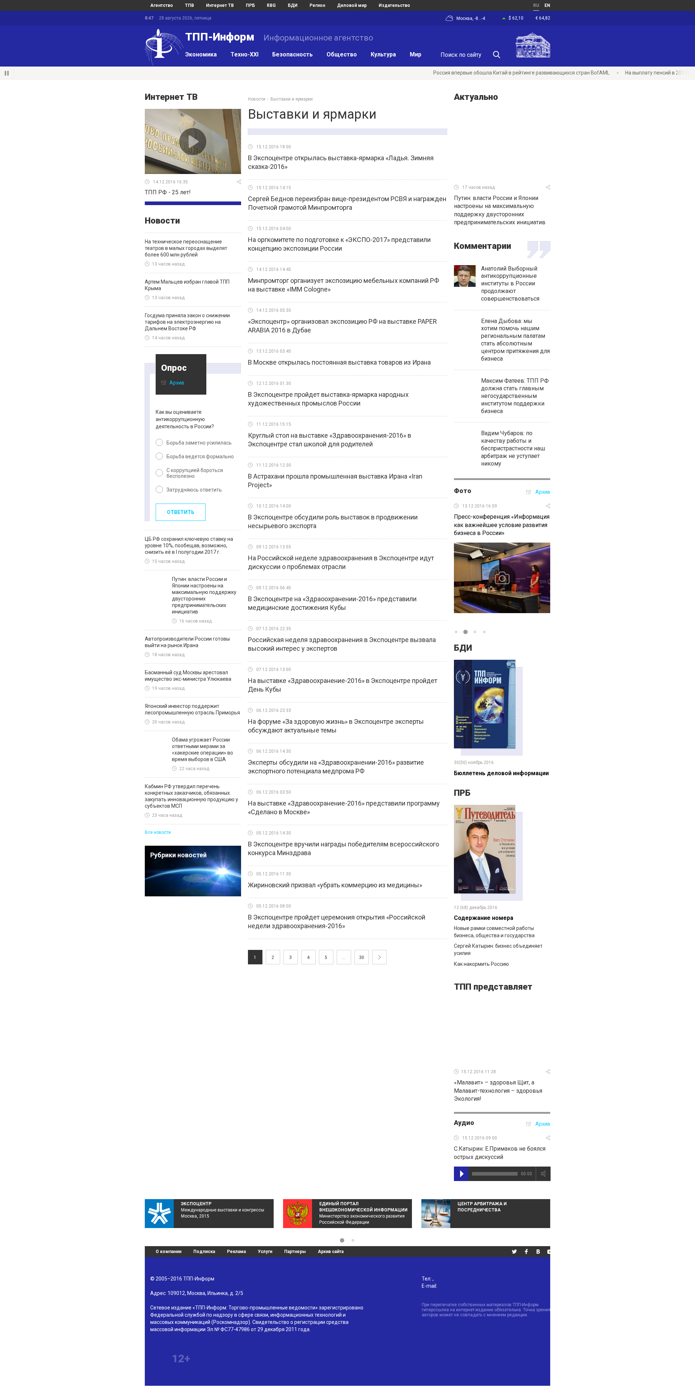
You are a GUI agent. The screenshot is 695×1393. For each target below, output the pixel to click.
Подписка (204, 1251)
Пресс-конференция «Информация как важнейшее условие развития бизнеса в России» (501, 524)
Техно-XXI (244, 54)
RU (536, 5)
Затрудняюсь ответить (194, 490)
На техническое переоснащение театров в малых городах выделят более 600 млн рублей (186, 248)
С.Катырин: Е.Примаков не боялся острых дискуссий (500, 1152)
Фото (462, 490)
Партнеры (295, 1251)
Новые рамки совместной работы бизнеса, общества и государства (494, 931)
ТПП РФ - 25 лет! (168, 192)
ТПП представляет (493, 987)
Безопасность (292, 54)
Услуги (265, 1251)
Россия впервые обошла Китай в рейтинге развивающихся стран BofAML (472, 73)
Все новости (158, 832)
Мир (415, 54)
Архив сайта (331, 1251)
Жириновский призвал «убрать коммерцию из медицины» (335, 885)
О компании (168, 1251)
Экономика (201, 54)
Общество (342, 54)
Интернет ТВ (171, 97)
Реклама (236, 1251)
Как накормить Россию (481, 964)
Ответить (180, 512)
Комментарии (482, 246)
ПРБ (462, 793)
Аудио (464, 1122)
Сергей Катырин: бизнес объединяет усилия (498, 949)
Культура (383, 54)
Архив (176, 383)
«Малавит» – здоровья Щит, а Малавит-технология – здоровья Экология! (498, 1090)
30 (361, 957)
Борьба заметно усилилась (199, 443)
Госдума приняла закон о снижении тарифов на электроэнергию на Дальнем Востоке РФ (187, 322)
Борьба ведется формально (200, 456)
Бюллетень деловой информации (501, 773)
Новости (162, 221)
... (343, 957)
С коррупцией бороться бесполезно (195, 473)
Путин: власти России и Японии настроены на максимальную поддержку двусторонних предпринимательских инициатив (500, 210)
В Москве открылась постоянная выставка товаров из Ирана (339, 362)
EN (547, 5)
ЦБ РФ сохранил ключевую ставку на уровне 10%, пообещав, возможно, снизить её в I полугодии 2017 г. (189, 545)
